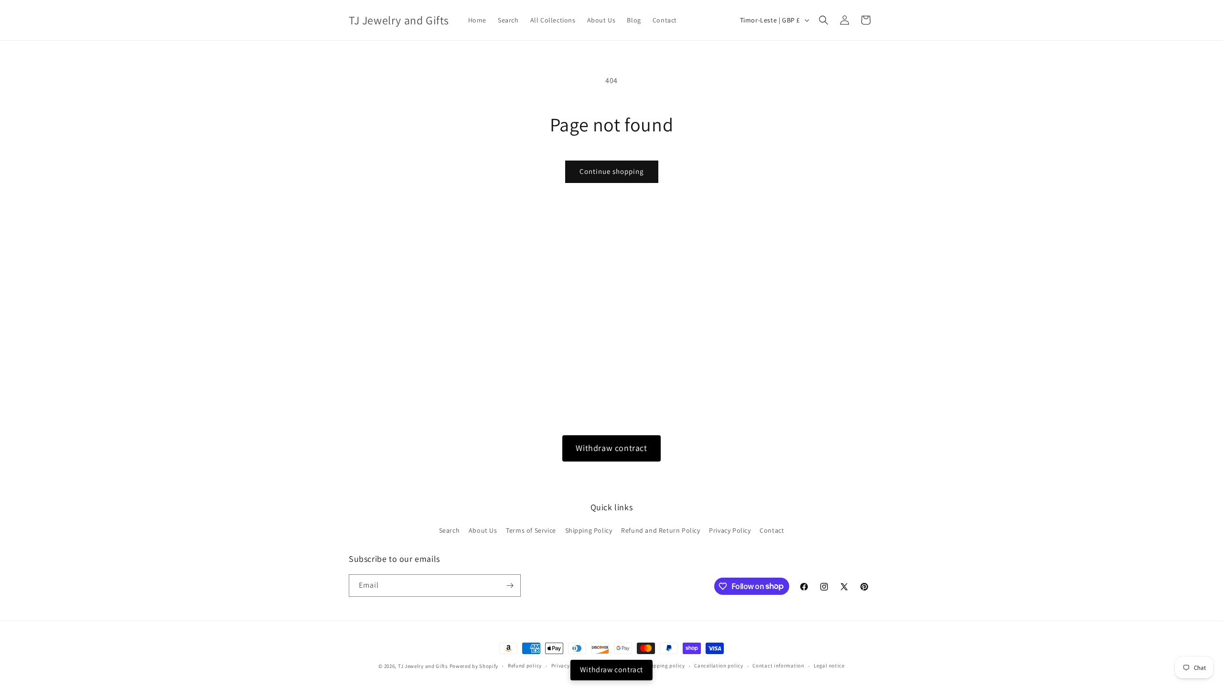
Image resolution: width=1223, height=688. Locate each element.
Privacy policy (569, 665)
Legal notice (829, 665)
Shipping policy (665, 665)
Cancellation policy (718, 665)
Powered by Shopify (474, 666)
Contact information (778, 665)
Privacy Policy (730, 530)
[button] (823, 20)
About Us (483, 530)
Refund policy (525, 665)
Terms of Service (531, 530)
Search (449, 530)
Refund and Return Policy (660, 530)
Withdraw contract (611, 447)
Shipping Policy (588, 530)
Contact (772, 530)
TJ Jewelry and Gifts (423, 666)
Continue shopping (611, 171)
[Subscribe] (509, 585)
